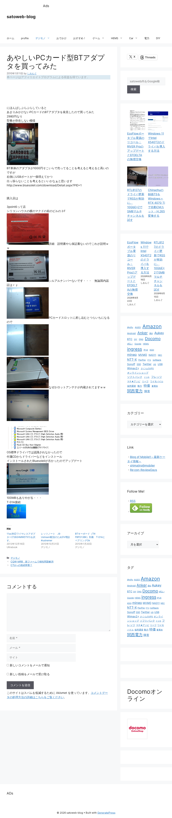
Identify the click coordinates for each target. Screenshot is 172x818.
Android (131, 333)
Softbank (157, 360)
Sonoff (131, 364)
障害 (147, 391)
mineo (132, 355)
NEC (160, 355)
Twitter (147, 364)
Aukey (159, 333)
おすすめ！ (79, 38)
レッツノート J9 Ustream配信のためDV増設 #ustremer (56, 537)
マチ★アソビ (133, 381)
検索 (133, 89)
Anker (142, 333)
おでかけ (61, 38)
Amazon (152, 326)
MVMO (142, 354)
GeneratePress (106, 812)
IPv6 (146, 350)
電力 (146, 38)
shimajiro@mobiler (142, 465)
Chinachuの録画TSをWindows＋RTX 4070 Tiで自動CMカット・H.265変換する (156, 202)
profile (25, 38)
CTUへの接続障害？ (21, 565)
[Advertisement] (104, 21)
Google (138, 344)
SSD (139, 364)
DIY (158, 38)
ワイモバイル (156, 381)
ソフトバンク (134, 377)
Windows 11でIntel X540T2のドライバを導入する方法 (156, 142)
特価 (147, 385)
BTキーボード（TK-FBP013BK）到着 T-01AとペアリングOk (90, 537)
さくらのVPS (147, 368)
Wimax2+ (133, 368)
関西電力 (135, 391)
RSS (133, 501)
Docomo (153, 338)
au (151, 333)
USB (160, 364)
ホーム (10, 38)
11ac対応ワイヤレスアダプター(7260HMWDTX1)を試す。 (21, 537)
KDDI (152, 350)
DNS (141, 339)
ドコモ (146, 377)
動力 (140, 386)
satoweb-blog (21, 16)
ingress (134, 349)
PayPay (142, 360)
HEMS (114, 38)
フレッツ (156, 377)
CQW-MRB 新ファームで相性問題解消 (32, 561)
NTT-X (132, 359)
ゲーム (96, 38)
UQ (154, 364)
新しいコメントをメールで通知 (30, 665)
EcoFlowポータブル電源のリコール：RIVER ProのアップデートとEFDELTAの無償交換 (135, 146)
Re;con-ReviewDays (143, 470)
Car (131, 38)
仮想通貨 (131, 386)
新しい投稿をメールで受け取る (30, 674)
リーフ (145, 381)
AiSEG (138, 327)
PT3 (149, 360)
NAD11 (152, 354)
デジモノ (40, 38)
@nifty (130, 327)
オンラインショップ (137, 372)
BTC (129, 339)
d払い (130, 344)
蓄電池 (155, 386)
